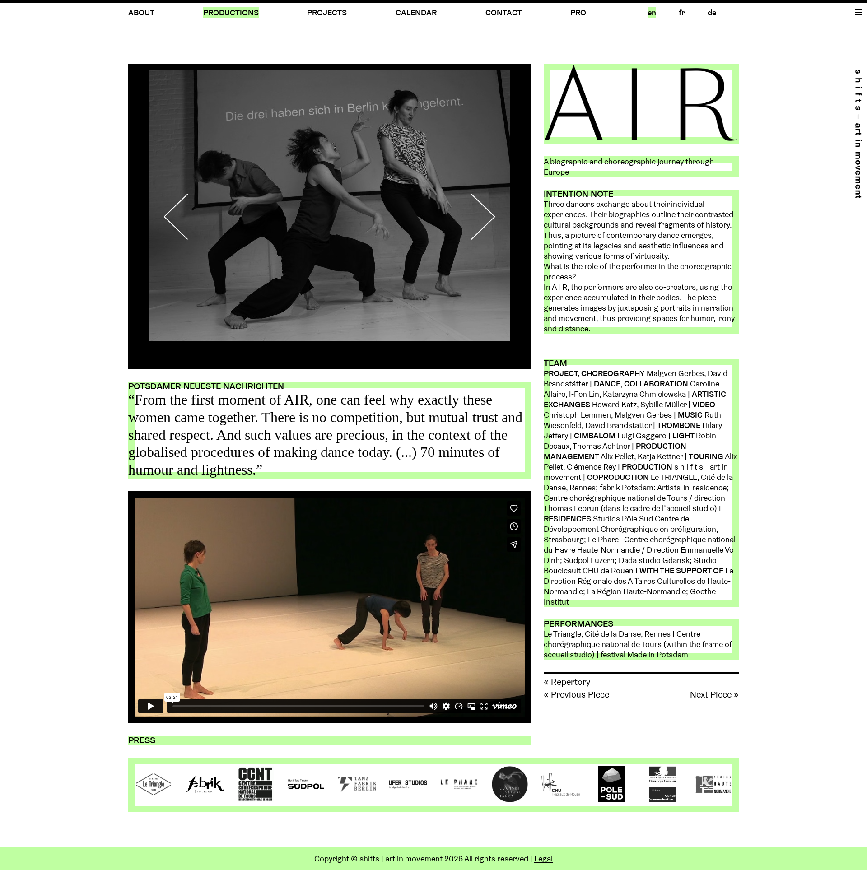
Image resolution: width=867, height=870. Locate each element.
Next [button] (476, 216)
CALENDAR (416, 12)
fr (682, 12)
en (652, 12)
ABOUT (141, 12)
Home (858, 134)
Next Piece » (714, 694)
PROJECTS (327, 12)
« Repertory (567, 682)
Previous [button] (183, 216)
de (712, 12)
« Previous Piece (576, 694)
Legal (543, 858)
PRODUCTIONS (231, 12)
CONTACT (503, 12)
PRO (578, 12)
